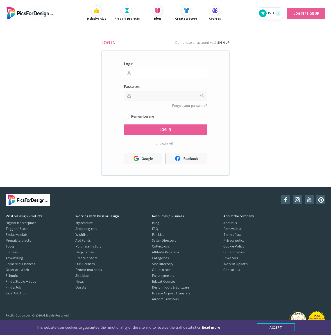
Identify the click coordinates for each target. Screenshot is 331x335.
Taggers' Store (17, 228)
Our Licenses (85, 264)
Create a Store (86, 258)
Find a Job (13, 287)
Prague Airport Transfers (171, 293)
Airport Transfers (165, 299)
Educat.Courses (163, 281)
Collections (161, 246)
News (79, 281)
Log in (165, 129)
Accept (276, 327)
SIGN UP (223, 42)
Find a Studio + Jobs (21, 281)
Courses (12, 252)
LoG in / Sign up (306, 13)
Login (128, 64)
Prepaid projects (18, 240)
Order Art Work (17, 269)
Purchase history (88, 246)
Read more (211, 327)
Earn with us (232, 228)
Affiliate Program (165, 252)
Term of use (232, 234)
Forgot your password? (189, 105)
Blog (155, 222)
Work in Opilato (235, 264)
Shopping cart (86, 228)
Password (132, 86)
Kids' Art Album (17, 293)
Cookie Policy (233, 246)
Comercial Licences (20, 264)
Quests (80, 287)
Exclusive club (16, 234)
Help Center (84, 252)
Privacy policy (233, 240)
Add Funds (83, 240)
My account (84, 222)
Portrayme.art (163, 275)
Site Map (82, 275)
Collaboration (234, 252)
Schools (12, 275)
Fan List (158, 234)
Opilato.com (161, 269)
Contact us (231, 269)
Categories (160, 258)
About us (230, 222)
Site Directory (162, 264)
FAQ (155, 228)
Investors (230, 258)
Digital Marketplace (21, 222)
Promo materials (88, 269)
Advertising (14, 258)
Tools (10, 246)
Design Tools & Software (170, 287)
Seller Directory (164, 240)
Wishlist (81, 234)
